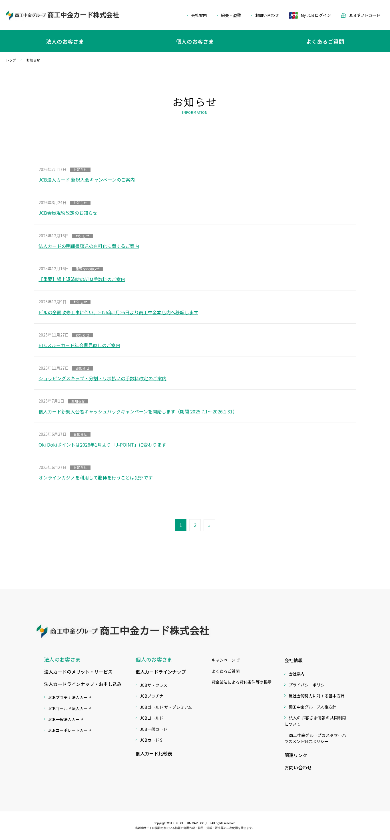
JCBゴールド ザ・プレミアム (166, 707)
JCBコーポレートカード (70, 730)
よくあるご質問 (226, 671)
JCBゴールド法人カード (70, 708)
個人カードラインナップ (161, 671)
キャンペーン (223, 660)
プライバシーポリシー (309, 685)
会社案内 (199, 15)
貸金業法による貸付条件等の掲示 (242, 682)
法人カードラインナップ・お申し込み (83, 683)
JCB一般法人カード (66, 719)
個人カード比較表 (154, 753)
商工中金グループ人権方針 (312, 707)
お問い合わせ (267, 15)
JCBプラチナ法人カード (70, 697)
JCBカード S (151, 740)
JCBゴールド (151, 718)
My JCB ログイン (316, 15)
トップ (11, 60)
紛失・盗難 (231, 15)
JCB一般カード (153, 729)
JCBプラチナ (151, 696)
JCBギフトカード (364, 15)
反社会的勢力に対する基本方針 (317, 695)
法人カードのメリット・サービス (78, 671)
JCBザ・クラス (153, 685)
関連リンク (295, 755)
